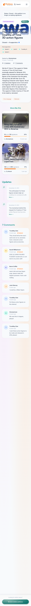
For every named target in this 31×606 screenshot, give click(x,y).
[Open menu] (27, 4)
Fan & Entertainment (8, 21)
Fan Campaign (7, 99)
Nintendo (16, 99)
